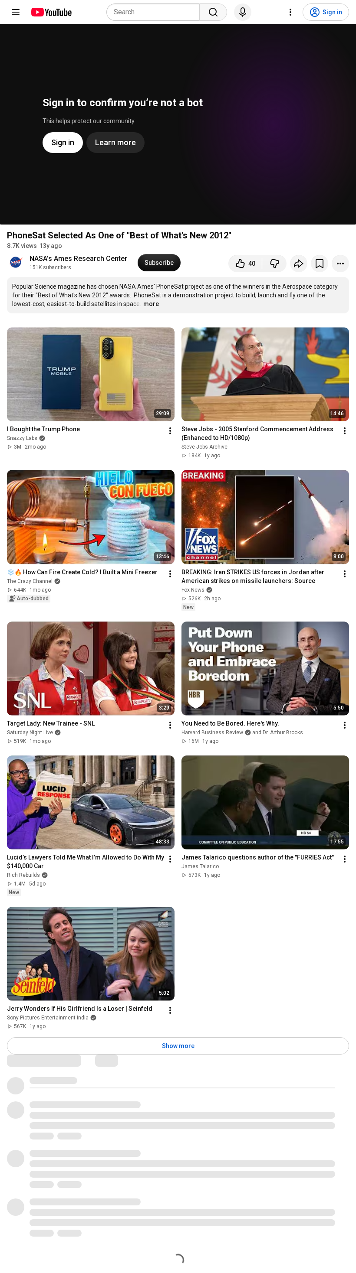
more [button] (151, 303)
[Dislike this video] (274, 263)
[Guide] (15, 12)
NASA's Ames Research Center (78, 258)
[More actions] (340, 263)
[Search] (213, 12)
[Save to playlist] (319, 263)
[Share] (298, 263)
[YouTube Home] (51, 12)
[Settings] (290, 12)
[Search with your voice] (242, 12)
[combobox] (156, 12)
